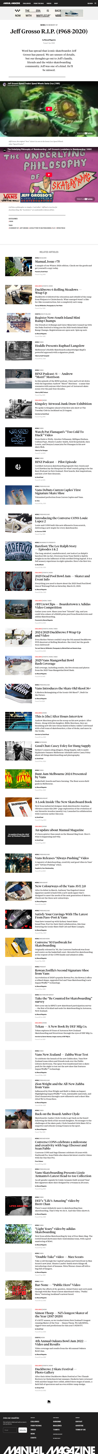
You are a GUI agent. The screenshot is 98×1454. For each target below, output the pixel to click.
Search (90, 3)
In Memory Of (14, 228)
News (42, 25)
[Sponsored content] (49, 13)
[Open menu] (95, 3)
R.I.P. (54, 228)
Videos (49, 3)
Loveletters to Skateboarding (40, 228)
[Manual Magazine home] (10, 3)
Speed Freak (61, 228)
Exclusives (27, 3)
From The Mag (39, 3)
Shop (56, 3)
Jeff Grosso (24, 228)
